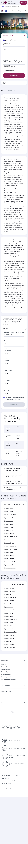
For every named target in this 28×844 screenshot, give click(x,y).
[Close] (1, 3)
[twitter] (7, 727)
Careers (3, 666)
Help (2, 702)
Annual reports (5, 676)
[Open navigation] (25, 11)
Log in (16, 11)
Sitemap (22, 780)
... (5, 90)
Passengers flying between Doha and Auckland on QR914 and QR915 (14, 6)
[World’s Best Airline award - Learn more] (5, 740)
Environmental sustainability (8, 679)
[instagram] (18, 727)
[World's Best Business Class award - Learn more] (5, 748)
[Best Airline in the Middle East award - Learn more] (5, 764)
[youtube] (14, 727)
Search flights (14, 404)
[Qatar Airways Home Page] (2, 11)
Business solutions (6, 691)
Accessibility (5, 778)
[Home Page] (2, 90)
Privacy (18, 775)
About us (3, 664)
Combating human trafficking (10, 780)
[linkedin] (11, 727)
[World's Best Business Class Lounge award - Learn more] (5, 756)
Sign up (21, 11)
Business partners (5, 697)
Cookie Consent (6, 783)
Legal (13, 775)
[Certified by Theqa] (8, 713)
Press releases (5, 669)
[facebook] (3, 727)
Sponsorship (4, 671)
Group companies (5, 685)
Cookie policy (6, 775)
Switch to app (23, 2)
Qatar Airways (4, 660)
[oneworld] (6, 11)
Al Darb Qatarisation (6, 674)
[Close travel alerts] (25, 7)
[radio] (14, 340)
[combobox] (14, 328)
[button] (15, 469)
